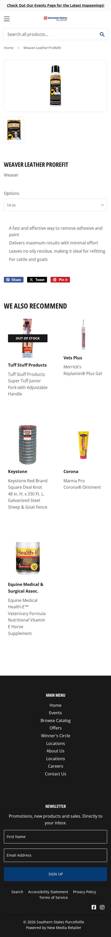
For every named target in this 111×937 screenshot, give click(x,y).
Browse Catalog (56, 720)
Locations (55, 743)
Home (8, 47)
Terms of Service (53, 897)
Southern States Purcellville (60, 921)
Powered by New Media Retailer (53, 927)
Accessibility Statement (48, 891)
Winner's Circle (55, 736)
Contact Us (55, 774)
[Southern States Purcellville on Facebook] (94, 907)
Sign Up (56, 874)
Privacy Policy (84, 891)
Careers (55, 766)
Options (11, 193)
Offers (56, 728)
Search (17, 891)
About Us (55, 751)
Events (55, 713)
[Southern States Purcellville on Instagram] (102, 907)
